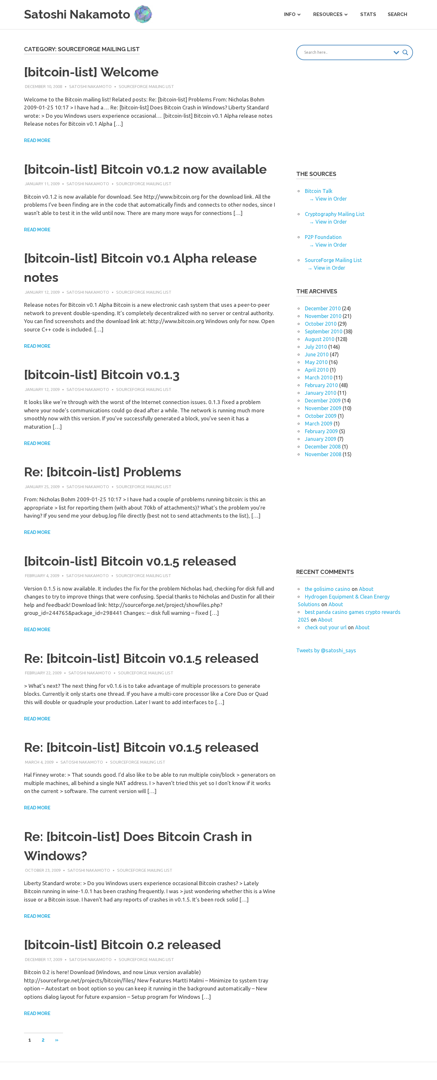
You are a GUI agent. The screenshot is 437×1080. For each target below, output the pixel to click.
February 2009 (321, 431)
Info (290, 14)
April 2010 (317, 370)
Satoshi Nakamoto (90, 86)
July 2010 (316, 347)
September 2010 (323, 331)
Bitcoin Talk (318, 191)
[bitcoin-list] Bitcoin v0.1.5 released (130, 560)
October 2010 (321, 324)
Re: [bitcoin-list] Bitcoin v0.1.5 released (141, 658)
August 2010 (319, 339)
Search (397, 14)
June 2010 (317, 354)
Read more (37, 140)
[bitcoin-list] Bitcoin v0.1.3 (102, 374)
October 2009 (321, 416)
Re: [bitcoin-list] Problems (102, 471)
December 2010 (323, 308)
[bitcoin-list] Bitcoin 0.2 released (122, 944)
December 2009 (323, 400)
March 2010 (318, 377)
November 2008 (323, 454)
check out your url (325, 627)
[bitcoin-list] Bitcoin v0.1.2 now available (145, 169)
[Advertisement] (350, 120)
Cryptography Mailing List (334, 214)
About (366, 589)
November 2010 (323, 316)
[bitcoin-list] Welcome (91, 71)
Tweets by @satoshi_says (326, 650)
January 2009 (320, 439)
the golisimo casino (327, 589)
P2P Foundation (323, 237)
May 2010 (316, 362)
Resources (328, 14)
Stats (368, 14)
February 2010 (321, 385)
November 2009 (323, 408)
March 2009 (318, 423)
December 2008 (323, 446)
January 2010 (320, 393)
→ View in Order (328, 199)
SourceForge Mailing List (146, 86)
